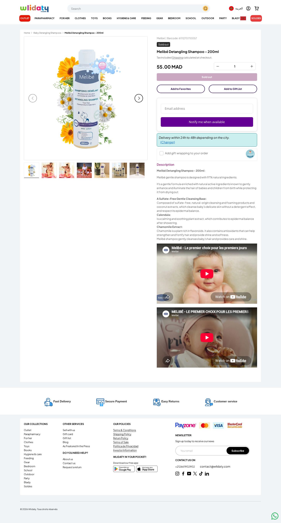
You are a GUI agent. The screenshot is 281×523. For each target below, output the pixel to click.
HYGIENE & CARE (126, 18)
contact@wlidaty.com (215, 466)
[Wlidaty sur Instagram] (177, 473)
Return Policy (120, 438)
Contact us (69, 463)
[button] (257, 8)
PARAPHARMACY (44, 18)
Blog (65, 442)
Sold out (207, 77)
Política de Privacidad (125, 446)
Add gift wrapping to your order (186, 153)
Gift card (68, 434)
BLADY (236, 18)
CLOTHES (80, 18)
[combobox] (138, 8)
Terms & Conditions (124, 430)
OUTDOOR (207, 18)
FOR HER (65, 18)
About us (68, 459)
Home (27, 33)
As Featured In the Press (76, 446)
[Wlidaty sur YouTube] (189, 473)
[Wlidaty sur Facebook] (183, 473)
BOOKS (107, 18)
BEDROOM (174, 18)
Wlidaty (32, 509)
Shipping (177, 57)
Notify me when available (207, 122)
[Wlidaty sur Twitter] (195, 473)
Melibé (161, 38)
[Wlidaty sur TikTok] (201, 473)
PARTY (223, 18)
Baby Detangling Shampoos (47, 33)
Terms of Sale (121, 442)
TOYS (94, 18)
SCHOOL (191, 18)
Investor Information (125, 450)
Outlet (24, 18)
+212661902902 (185, 466)
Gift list (67, 438)
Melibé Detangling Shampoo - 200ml (84, 33)
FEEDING (146, 18)
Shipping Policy (122, 434)
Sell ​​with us (69, 430)
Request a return (72, 467)
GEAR (159, 18)
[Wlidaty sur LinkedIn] (207, 473)
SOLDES (256, 18)
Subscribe (237, 450)
